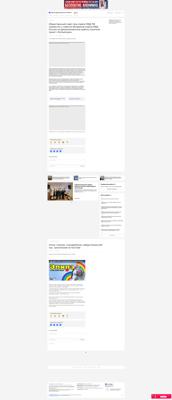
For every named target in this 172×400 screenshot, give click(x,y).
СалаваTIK (52, 343)
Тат (109, 12)
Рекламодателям (68, 15)
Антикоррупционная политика (53, 394)
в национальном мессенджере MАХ (75, 99)
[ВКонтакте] (51, 151)
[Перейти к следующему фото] (83, 118)
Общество (52, 20)
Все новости (112, 235)
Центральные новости (54, 241)
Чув (111, 12)
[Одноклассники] (54, 151)
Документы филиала (92, 367)
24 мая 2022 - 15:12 (51, 35)
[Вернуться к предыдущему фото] (51, 118)
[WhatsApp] (60, 151)
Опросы (84, 367)
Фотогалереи (56, 15)
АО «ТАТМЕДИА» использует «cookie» (55, 394)
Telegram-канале (54, 99)
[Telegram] (57, 151)
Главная (50, 15)
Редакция (62, 15)
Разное (98, 367)
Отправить (82, 339)
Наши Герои (75, 15)
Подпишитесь (163, 396)
